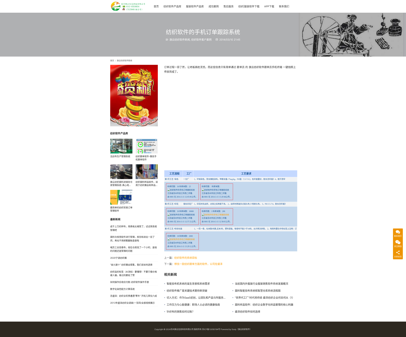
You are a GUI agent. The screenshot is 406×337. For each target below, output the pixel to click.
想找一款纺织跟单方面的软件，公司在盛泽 (198, 264)
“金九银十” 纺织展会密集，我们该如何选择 (131, 264)
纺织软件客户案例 (201, 39)
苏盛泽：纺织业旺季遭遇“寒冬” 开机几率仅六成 (133, 295)
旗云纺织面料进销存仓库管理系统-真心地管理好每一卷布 (121, 183)
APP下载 (269, 6)
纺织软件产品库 (172, 6)
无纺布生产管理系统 (120, 156)
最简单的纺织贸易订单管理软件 (121, 209)
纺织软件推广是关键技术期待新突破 (187, 290)
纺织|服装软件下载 (248, 6)
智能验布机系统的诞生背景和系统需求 (188, 283)
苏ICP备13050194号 (211, 329)
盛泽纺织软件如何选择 (247, 311)
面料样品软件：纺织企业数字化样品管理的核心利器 (264, 304)
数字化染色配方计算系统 (122, 289)
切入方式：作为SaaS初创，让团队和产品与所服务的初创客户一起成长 (197, 297)
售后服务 (228, 6)
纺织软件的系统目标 (185, 257)
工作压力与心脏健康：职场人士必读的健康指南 (193, 304)
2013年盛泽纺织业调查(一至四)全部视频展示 (132, 302)
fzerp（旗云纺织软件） (242, 329)
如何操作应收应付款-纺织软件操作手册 (129, 282)
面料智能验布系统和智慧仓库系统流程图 (258, 290)
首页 (156, 6)
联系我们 (284, 6)
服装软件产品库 (195, 6)
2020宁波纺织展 (118, 257)
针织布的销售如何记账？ (181, 311)
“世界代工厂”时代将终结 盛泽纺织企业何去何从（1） (265, 297)
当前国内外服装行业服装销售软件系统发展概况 (261, 283)
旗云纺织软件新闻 (180, 39)
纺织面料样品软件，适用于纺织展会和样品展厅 (147, 183)
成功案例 (214, 6)
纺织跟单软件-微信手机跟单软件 (146, 158)
